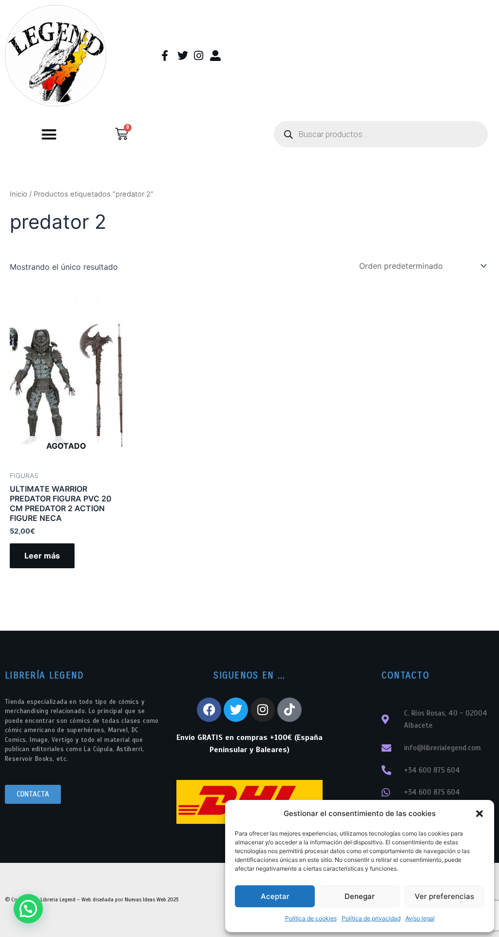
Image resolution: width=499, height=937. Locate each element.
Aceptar (275, 896)
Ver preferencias (444, 896)
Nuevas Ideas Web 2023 (151, 899)
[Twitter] (236, 710)
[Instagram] (262, 710)
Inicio (18, 194)
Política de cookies (311, 918)
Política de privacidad (371, 918)
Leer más (42, 555)
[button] (479, 813)
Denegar (360, 896)
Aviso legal (420, 918)
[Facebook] (209, 710)
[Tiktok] (289, 710)
